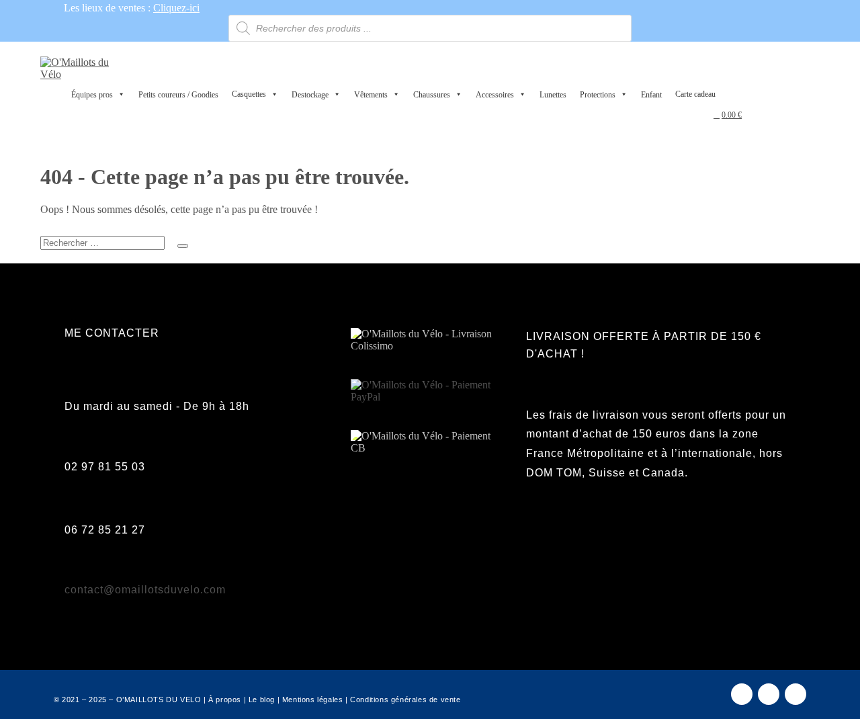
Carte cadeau (695, 94)
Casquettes (249, 94)
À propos (224, 699)
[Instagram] (768, 694)
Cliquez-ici (176, 7)
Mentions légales (312, 699)
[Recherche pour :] (114, 229)
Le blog (262, 699)
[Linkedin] (795, 694)
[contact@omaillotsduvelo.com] (71, 565)
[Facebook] (741, 694)
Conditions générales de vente (405, 699)
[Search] (182, 246)
